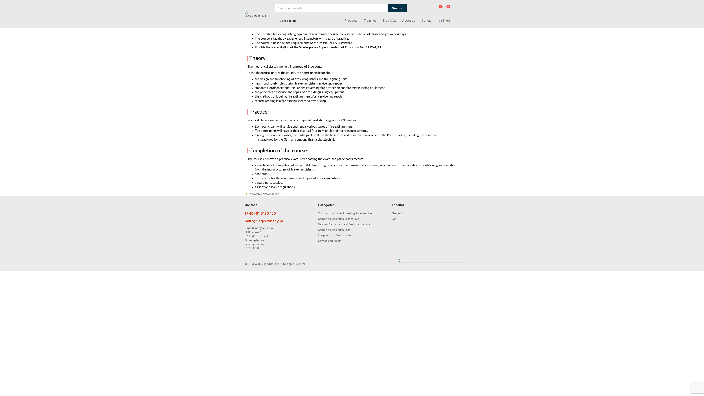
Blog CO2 (389, 20)
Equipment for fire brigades (334, 235)
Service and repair (329, 240)
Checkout (397, 213)
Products (351, 20)
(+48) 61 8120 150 (260, 213)
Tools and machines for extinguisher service (345, 213)
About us (408, 20)
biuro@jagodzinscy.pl (264, 221)
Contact (426, 20)
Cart (393, 218)
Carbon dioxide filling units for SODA (340, 218)
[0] (438, 9)
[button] (446, 8)
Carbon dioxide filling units (334, 229)
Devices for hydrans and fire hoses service (344, 224)
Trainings (370, 20)
